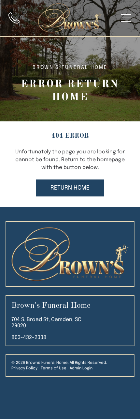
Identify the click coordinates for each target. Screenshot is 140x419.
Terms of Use (53, 368)
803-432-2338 (29, 337)
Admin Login (81, 368)
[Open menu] (126, 18)
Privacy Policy (24, 368)
